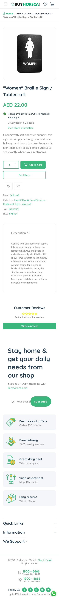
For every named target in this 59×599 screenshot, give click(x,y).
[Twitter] (30, 589)
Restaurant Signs (11, 204)
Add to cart (35, 164)
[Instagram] (36, 589)
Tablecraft (15, 195)
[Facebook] (24, 589)
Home (9, 13)
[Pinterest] (42, 589)
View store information (21, 127)
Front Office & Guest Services (34, 13)
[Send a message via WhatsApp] (53, 593)
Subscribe (40, 401)
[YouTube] (48, 589)
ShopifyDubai (44, 560)
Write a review (29, 325)
